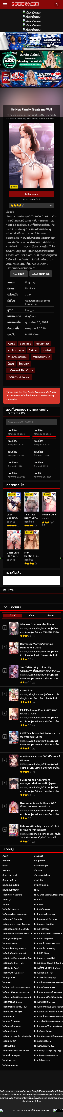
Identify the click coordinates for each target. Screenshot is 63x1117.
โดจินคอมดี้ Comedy (12, 919)
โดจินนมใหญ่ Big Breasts (15, 948)
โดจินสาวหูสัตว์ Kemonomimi (17, 997)
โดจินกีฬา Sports (11, 909)
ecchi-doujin (16, 350)
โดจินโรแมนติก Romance (46, 1055)
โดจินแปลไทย (9, 1045)
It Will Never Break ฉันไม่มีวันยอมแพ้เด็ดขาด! (40, 758)
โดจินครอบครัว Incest (44, 914)
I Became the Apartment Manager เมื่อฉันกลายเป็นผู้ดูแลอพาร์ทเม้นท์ (38, 781)
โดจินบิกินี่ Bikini (41, 953)
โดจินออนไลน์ (9, 1016)
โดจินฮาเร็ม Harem (11, 1021)
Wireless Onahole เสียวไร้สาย (37, 624)
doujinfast (42, 343)
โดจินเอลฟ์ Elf (9, 1041)
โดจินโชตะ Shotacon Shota (16, 1050)
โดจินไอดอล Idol (10, 1065)
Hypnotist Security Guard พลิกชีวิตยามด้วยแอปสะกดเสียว (38, 804)
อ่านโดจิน (48, 350)
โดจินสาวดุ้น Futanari (44, 987)
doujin (48, 1094)
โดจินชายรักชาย (41, 929)
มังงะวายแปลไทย (42, 875)
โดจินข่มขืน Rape (42, 909)
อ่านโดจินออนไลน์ (17, 357)
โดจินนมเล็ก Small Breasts (47, 943)
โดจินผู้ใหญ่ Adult (11, 967)
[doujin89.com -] (25, 6)
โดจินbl (6, 904)
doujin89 (25, 343)
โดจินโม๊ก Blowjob (11, 1055)
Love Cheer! (27, 690)
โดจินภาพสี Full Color (20, 370)
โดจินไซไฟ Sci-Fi (42, 1060)
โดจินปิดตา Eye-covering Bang (18, 958)
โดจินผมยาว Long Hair (44, 958)
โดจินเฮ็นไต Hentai (43, 1041)
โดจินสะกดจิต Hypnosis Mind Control (21, 987)
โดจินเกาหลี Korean (19, 377)
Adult (11, 343)
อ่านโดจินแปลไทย (11, 889)
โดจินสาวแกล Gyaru (12, 1001)
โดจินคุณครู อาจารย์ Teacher (16, 924)
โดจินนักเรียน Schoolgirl (14, 953)
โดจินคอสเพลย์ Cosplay (45, 919)
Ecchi (23, 655)
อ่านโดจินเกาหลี (41, 357)
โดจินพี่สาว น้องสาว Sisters (47, 967)
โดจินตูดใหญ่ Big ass (13, 938)
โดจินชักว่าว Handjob (44, 924)
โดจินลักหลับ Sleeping (45, 977)
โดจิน (11, 364)
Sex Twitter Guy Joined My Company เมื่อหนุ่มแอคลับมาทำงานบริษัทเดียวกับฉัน (39, 669)
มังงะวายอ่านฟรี (10, 875)
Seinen (33, 350)
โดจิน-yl (7, 899)
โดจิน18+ (24, 364)
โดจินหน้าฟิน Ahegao (12, 1011)
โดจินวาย (7, 982)
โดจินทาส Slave (10, 943)
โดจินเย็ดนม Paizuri (43, 1031)
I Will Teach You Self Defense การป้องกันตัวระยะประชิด (40, 735)
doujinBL (7, 860)
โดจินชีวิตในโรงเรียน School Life (18, 933)
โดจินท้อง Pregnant (43, 938)
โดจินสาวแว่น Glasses (44, 1001)
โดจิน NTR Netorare (12, 894)
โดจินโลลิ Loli (9, 1060)
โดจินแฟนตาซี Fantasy (44, 1045)
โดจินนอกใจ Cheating (44, 948)
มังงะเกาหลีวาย (9, 880)
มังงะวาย (38, 870)
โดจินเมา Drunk (10, 1031)
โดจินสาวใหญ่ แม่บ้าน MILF (15, 1006)
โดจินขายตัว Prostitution (15, 914)
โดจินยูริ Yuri (9, 977)
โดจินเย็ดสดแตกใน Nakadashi (17, 1036)
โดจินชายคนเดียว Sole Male (16, 929)
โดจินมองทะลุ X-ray (43, 972)
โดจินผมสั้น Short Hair (13, 963)
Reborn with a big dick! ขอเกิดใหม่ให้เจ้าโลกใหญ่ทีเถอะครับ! (39, 828)
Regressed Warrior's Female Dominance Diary (36, 645)
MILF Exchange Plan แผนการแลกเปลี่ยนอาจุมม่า (38, 711)
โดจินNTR (39, 904)
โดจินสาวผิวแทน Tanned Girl (16, 992)
